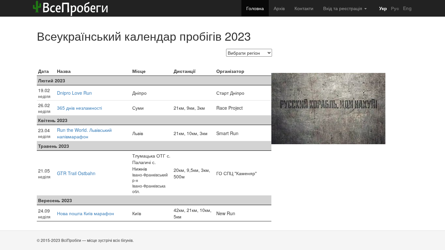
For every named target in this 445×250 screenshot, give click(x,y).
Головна (255, 8)
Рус (394, 8)
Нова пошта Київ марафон (85, 213)
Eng (407, 8)
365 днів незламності (79, 107)
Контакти (303, 8)
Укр (382, 8)
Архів (279, 8)
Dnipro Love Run (74, 93)
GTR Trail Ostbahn (76, 173)
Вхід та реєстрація (343, 8)
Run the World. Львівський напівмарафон (84, 133)
